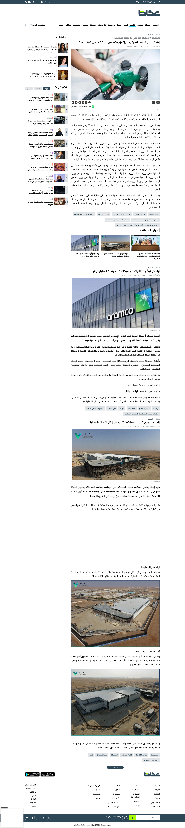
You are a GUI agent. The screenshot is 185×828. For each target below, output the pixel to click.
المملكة (114, 754)
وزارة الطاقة (153, 214)
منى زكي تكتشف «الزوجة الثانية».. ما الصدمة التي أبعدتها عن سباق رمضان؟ (42, 48)
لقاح (91, 754)
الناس (50, 199)
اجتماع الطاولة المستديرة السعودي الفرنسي (141, 413)
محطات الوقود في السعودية (118, 219)
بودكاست (111, 25)
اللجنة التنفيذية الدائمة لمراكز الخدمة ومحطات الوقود (137, 225)
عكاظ (156, 34)
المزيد (61, 25)
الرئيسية (155, 25)
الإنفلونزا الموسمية (150, 760)
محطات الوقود (139, 214)
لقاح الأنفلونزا (102, 754)
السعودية (131, 408)
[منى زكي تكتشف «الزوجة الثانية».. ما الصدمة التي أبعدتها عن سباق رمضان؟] (63, 48)
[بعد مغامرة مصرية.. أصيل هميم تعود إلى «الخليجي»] (63, 61)
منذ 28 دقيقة (52, 52)
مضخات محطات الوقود (121, 214)
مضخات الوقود (103, 214)
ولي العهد (111, 408)
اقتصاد (132, 25)
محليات (147, 25)
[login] (37, 2)
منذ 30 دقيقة (52, 79)
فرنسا (121, 408)
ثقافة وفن (102, 25)
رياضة (119, 25)
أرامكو (155, 408)
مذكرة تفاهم (144, 408)
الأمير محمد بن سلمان (95, 408)
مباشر (68, 25)
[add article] (46, 2)
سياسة (140, 25)
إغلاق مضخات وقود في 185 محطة (145, 219)
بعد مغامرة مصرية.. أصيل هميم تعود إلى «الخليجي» (42, 61)
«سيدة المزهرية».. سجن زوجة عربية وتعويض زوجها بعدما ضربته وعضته (43, 75)
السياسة (49, 106)
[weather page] (42, 2)
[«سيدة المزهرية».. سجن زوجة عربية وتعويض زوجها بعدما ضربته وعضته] (63, 75)
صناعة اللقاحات (141, 754)
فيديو (125, 25)
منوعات (93, 25)
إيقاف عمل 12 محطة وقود (84, 214)
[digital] (50, 2)
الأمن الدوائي (127, 754)
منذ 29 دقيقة (52, 66)
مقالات (85, 25)
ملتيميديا (76, 25)
